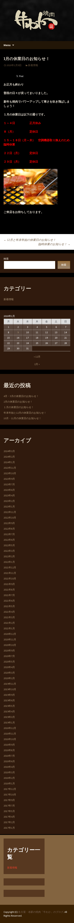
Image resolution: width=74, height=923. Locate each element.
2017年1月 (9, 827)
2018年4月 (9, 766)
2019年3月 (9, 717)
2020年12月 (10, 634)
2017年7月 (9, 805)
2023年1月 (9, 506)
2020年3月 (9, 672)
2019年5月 (9, 706)
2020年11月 (10, 639)
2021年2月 (9, 622)
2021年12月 (10, 567)
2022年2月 (9, 556)
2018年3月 (9, 772)
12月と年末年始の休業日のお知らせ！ (30, 240)
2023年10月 (10, 473)
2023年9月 (9, 478)
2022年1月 (9, 562)
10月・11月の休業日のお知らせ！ (22, 418)
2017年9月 (9, 800)
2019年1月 (9, 722)
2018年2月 (9, 778)
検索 (6, 258)
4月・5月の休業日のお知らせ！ (21, 396)
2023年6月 (9, 490)
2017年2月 (9, 822)
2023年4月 (9, 495)
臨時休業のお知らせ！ (54, 244)
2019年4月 (9, 711)
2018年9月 (9, 744)
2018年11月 (10, 733)
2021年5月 (9, 606)
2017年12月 (10, 789)
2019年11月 (10, 683)
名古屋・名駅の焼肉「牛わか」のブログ (40, 912)
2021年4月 (9, 611)
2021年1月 (9, 628)
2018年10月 (10, 739)
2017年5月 (9, 811)
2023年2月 (9, 501)
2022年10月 (10, 517)
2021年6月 (9, 600)
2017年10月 (10, 794)
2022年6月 (9, 539)
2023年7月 (9, 484)
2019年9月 (9, 694)
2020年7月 (9, 656)
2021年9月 (9, 584)
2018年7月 (9, 755)
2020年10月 (10, 645)
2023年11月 (10, 467)
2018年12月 (10, 728)
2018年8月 (9, 750)
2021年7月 (9, 595)
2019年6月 (9, 700)
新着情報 (33, 65)
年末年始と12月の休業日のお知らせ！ (25, 412)
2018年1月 (9, 783)
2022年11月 (10, 512)
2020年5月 (9, 661)
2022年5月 (9, 545)
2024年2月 (9, 456)
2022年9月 (9, 523)
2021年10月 (10, 578)
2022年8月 (9, 528)
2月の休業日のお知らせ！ (18, 401)
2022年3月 (9, 550)
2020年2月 (9, 678)
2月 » (37, 364)
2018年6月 (9, 761)
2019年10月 (10, 689)
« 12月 (37, 356)
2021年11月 (10, 573)
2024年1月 (9, 462)
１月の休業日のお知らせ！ (19, 407)
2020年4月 (9, 667)
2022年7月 (9, 534)
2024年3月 (9, 451)
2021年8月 (9, 589)
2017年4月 (9, 816)
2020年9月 (9, 650)
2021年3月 (9, 617)
